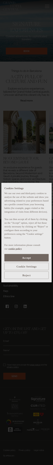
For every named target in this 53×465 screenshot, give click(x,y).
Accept (26, 257)
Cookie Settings (26, 266)
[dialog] (26, 232)
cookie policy (15, 248)
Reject (26, 275)
